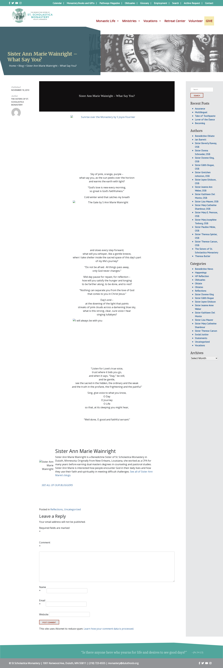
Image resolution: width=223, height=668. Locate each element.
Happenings (201, 272)
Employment (160, 3)
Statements (201, 338)
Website (43, 614)
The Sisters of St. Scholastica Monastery (20, 101)
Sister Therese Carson (206, 330)
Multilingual (201, 112)
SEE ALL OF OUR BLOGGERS (57, 485)
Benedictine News (204, 268)
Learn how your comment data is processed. (109, 628)
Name (42, 588)
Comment (44, 544)
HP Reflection (202, 276)
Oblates (199, 287)
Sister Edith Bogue (204, 297)
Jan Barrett (200, 139)
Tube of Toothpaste (205, 115)
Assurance (200, 108)
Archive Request (192, 3)
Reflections (56, 509)
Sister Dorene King (204, 294)
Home (12, 65)
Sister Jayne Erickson (205, 301)
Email (42, 602)
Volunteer (196, 21)
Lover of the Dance (205, 119)
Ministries (129, 21)
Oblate (198, 283)
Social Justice (201, 334)
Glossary (144, 3)
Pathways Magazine (110, 3)
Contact (209, 3)
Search (175, 3)
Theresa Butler (202, 256)
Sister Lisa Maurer (204, 319)
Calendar (57, 3)
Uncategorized (72, 509)
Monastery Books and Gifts (81, 3)
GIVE (209, 21)
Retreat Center (175, 21)
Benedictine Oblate (205, 135)
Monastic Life (105, 21)
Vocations (150, 21)
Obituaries (130, 3)
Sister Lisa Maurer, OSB (206, 201)
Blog (21, 65)
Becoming (200, 123)
